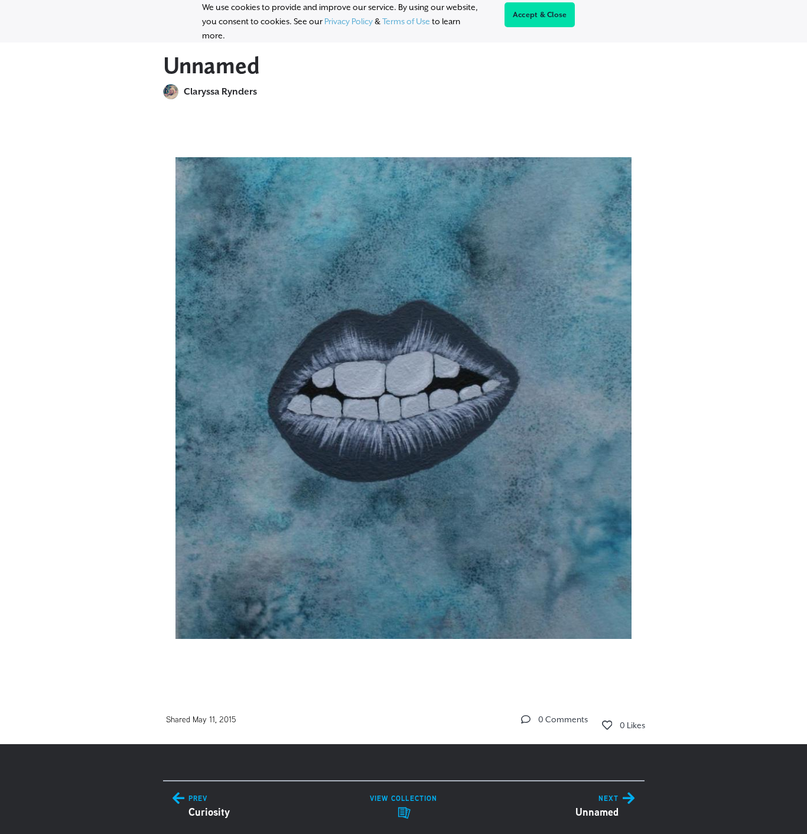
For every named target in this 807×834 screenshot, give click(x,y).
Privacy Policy (348, 21)
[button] (526, 719)
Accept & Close (540, 15)
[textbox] (404, 392)
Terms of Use (406, 21)
